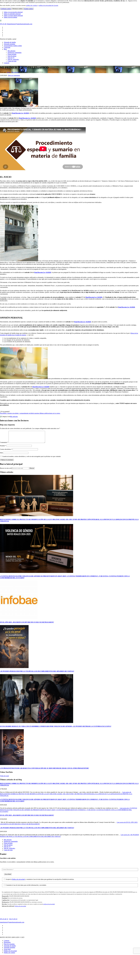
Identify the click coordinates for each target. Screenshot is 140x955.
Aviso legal (7, 949)
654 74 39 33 (13, 919)
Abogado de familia (10, 946)
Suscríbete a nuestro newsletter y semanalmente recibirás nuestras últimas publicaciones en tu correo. (30, 413)
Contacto (6, 940)
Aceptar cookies (28, 8)
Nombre (3, 446)
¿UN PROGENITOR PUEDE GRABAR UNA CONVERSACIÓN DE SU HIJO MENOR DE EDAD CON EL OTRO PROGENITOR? (44, 768)
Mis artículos (14, 416)
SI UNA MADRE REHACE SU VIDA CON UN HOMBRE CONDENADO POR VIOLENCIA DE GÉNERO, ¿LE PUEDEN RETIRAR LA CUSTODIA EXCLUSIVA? (55, 726)
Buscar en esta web (6, 468)
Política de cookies (9, 952)
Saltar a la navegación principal (13, 12)
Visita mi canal (4, 776)
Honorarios (7, 942)
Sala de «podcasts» (9, 848)
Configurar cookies (6, 8)
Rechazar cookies (17, 8)
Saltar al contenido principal (12, 14)
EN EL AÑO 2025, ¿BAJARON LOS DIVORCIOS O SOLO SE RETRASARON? (27, 622)
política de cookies (31, 5)
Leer (66, 793)
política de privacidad (49, 904)
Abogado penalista (9, 947)
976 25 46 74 (4, 24)
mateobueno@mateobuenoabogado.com (20, 24)
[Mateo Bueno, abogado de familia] (1, 20)
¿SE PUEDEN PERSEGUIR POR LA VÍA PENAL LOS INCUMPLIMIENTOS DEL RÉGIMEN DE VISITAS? (37, 671)
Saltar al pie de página (10, 17)
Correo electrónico (6, 449)
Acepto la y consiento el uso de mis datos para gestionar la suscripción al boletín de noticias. (39, 879)
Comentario (4, 442)
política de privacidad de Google (48, 5)
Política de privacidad (18, 879)
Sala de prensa (8, 845)
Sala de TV (7, 846)
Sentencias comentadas (11, 841)
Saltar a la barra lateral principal (13, 15)
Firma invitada (8, 843)
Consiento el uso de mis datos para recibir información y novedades (25, 885)
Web (1, 453)
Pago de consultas (9, 944)
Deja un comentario (14, 75)
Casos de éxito (8, 850)
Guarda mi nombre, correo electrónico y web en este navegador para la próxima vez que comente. (31, 456)
